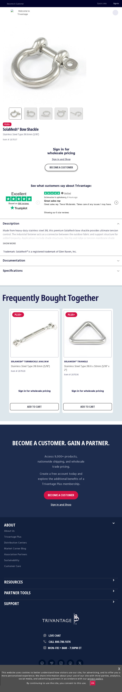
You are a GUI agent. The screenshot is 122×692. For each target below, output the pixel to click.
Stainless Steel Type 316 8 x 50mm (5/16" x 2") (86, 368)
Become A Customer (15, 4)
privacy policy (95, 678)
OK (92, 683)
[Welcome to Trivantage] (23, 13)
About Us (9, 531)
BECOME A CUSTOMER (61, 495)
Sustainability (11, 560)
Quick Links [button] (102, 3)
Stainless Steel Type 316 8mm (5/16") (30, 366)
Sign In (116, 3)
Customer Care (12, 566)
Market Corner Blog (15, 549)
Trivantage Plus (12, 537)
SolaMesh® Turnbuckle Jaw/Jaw (30, 361)
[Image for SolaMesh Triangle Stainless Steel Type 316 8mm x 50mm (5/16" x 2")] (88, 356)
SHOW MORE (9, 243)
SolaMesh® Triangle (76, 361)
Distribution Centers (15, 543)
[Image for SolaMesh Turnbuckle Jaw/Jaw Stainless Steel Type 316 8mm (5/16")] (34, 356)
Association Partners (15, 555)
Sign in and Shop (61, 160)
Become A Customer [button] (61, 167)
